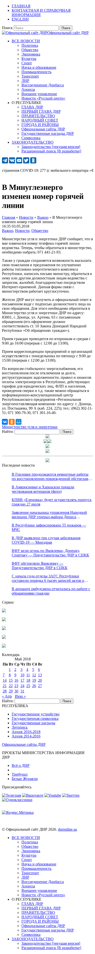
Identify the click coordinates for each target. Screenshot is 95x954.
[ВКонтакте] (5, 422)
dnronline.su (67, 829)
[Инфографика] (4, 646)
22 (11, 686)
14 (5, 680)
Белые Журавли (25, 779)
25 (28, 686)
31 (22, 691)
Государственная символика (35, 718)
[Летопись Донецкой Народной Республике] (4, 637)
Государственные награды (33, 723)
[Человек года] (49, 442)
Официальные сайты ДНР (24, 744)
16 (16, 680)
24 (22, 686)
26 (34, 686)
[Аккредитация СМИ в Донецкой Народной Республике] (4, 611)
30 (16, 691)
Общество (39, 231)
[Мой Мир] (18, 422)
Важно (7, 231)
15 (11, 680)
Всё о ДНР (20, 765)
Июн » (20, 696)
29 (11, 691)
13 (40, 675)
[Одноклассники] (12, 422)
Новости (22, 231)
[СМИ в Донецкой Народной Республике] (4, 620)
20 (40, 680)
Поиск (7, 28)
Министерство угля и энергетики (29, 427)
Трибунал (20, 774)
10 (22, 675)
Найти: (8, 431)
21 (5, 686)
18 (28, 680)
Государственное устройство (35, 714)
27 (40, 686)
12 (34, 675)
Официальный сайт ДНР (68, 33)
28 (5, 691)
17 (22, 680)
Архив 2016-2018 (26, 732)
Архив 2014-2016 (26, 736)
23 (16, 686)
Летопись (20, 727)
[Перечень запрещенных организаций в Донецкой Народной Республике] (4, 629)
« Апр (7, 696)
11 (28, 675)
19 (34, 680)
